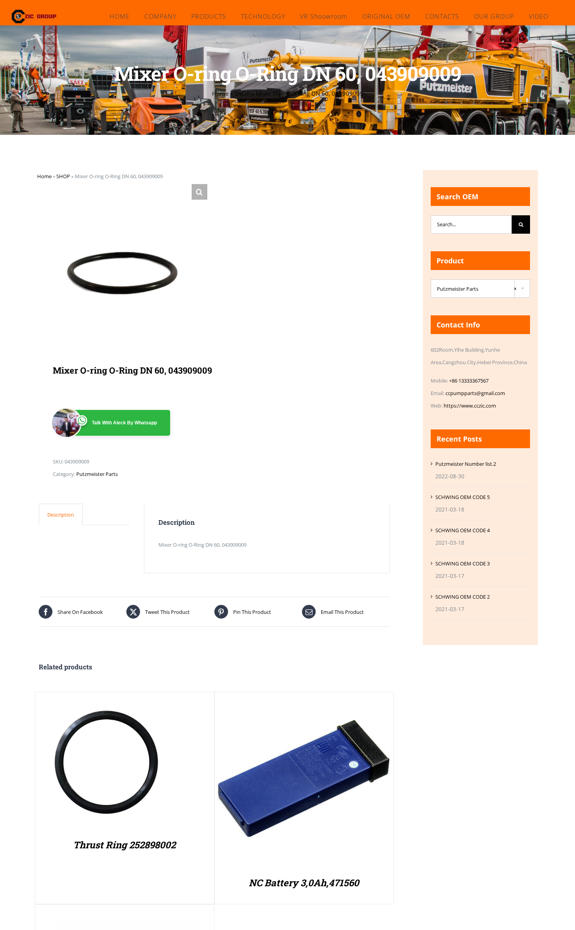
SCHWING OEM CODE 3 (462, 563)
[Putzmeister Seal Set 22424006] (124, 912)
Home (220, 93)
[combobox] (480, 288)
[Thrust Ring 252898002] (105, 700)
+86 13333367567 (469, 380)
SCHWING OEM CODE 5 (462, 497)
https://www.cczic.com (470, 405)
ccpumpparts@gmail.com (475, 393)
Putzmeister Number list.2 (465, 463)
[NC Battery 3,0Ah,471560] (304, 700)
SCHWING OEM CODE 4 (462, 530)
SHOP (242, 93)
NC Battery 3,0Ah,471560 (304, 882)
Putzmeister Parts (97, 474)
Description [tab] (60, 514)
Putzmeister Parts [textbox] (476, 288)
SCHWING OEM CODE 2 (462, 596)
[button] (199, 192)
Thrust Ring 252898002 (124, 845)
